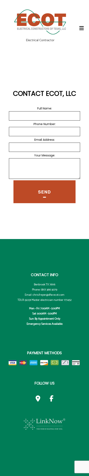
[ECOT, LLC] (40, 21)
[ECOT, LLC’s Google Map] (37, 399)
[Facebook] (51, 399)
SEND (44, 192)
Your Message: (44, 155)
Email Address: (44, 140)
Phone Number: (45, 124)
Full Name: (44, 108)
